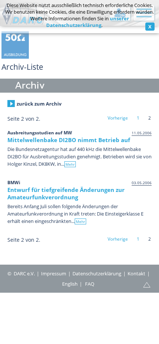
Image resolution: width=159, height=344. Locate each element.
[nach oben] (146, 284)
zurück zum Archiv (39, 103)
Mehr (70, 164)
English (70, 284)
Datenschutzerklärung (96, 273)
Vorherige (118, 118)
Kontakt (136, 273)
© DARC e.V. (21, 273)
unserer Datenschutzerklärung (87, 21)
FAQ (89, 284)
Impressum (53, 273)
